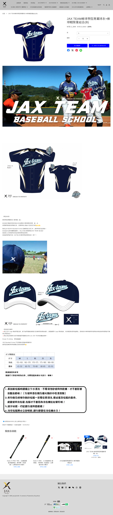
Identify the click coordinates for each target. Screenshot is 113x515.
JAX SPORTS (41, 2)
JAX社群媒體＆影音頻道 (36, 7)
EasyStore (37, 495)
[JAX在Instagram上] (66, 488)
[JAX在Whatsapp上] (77, 488)
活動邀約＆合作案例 (64, 7)
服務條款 (50, 511)
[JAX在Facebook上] (62, 488)
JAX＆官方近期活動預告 (78, 7)
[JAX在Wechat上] (73, 488)
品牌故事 (19, 2)
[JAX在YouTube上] (69, 488)
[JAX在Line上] (80, 488)
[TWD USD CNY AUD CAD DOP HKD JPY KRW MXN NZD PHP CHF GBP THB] (99, 5)
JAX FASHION (52, 2)
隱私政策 (56, 511)
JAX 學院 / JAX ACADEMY (78, 2)
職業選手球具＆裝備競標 (50, 7)
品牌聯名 (88, 7)
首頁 (3, 13)
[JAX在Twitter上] (59, 488)
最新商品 (26, 2)
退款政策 (62, 511)
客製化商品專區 (64, 2)
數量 (68, 38)
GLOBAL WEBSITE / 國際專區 (18, 7)
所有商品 (33, 2)
